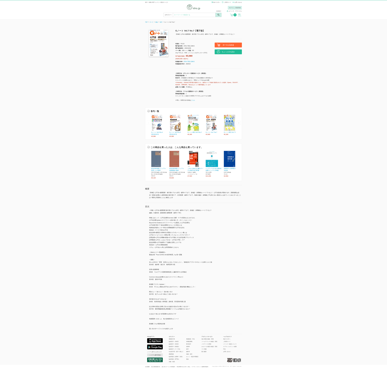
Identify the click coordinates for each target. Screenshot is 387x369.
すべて (151, 22)
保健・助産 (172, 361)
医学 (161, 22)
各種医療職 (189, 341)
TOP (146, 22)
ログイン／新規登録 (235, 7)
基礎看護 (171, 354)
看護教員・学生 (190, 339)
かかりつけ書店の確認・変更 (209, 346)
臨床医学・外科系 (173, 344)
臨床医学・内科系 (173, 341)
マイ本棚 (204, 349)
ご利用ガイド (227, 2)
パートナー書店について (230, 344)
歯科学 (188, 351)
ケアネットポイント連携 (230, 346)
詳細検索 (218, 11)
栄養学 (188, 346)
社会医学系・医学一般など (176, 351)
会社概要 (147, 366)
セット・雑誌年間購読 (192, 356)
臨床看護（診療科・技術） (176, 356)
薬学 (187, 349)
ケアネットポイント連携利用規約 (200, 366)
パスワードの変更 (206, 344)
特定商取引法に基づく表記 (183, 366)
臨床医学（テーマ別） (175, 349)
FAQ (224, 349)
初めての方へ (216, 2)
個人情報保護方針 (155, 366)
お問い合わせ (238, 2)
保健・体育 (189, 354)
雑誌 (156, 22)
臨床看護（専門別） (174, 359)
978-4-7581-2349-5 (189, 61)
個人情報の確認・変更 (208, 339)
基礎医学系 (172, 339)
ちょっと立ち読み (228, 52)
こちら (193, 100)
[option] (160, 126)
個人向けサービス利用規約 (168, 366)
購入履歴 (204, 351)
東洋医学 (188, 344)
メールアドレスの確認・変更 (209, 341)
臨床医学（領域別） (174, 346)
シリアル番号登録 (155, 355)
